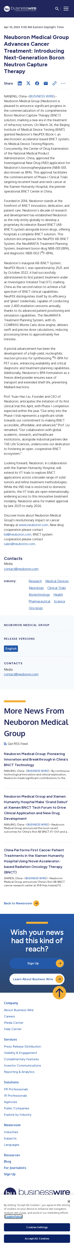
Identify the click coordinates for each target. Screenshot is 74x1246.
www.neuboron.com (33, 525)
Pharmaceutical (39, 601)
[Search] (57, 8)
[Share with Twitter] (28, 83)
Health (58, 595)
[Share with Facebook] (37, 83)
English (11, 648)
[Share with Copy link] (54, 83)
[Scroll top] (59, 992)
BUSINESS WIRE (42, 96)
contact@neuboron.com (21, 569)
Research (35, 581)
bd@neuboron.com (17, 534)
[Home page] (20, 9)
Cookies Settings (37, 1227)
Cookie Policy (13, 1216)
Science (59, 601)
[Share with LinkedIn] (20, 83)
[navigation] (66, 9)
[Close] (69, 1201)
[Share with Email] (46, 83)
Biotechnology (39, 595)
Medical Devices (57, 581)
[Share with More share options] (63, 83)
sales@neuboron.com (19, 544)
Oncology (36, 608)
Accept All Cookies (37, 1238)
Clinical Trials (56, 588)
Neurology (36, 588)
